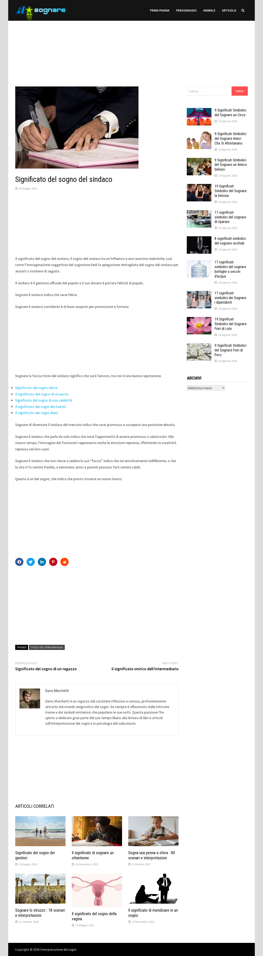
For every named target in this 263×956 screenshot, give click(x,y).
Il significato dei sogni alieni (36, 412)
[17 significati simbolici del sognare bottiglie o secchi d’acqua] (199, 262)
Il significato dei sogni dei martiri (40, 406)
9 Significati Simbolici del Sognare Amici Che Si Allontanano (230, 138)
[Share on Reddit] (64, 562)
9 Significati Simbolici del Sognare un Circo (230, 112)
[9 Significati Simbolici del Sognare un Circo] (199, 110)
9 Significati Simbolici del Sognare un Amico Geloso (231, 165)
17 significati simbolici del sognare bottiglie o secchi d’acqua (230, 269)
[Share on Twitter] (31, 562)
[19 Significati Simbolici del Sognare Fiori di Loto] (199, 319)
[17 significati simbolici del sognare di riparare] (199, 213)
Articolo (229, 10)
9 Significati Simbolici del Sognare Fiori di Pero (230, 350)
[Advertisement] (131, 49)
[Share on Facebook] (19, 562)
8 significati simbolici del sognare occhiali (230, 240)
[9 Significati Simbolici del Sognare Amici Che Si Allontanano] (199, 134)
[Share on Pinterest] (53, 562)
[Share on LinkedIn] (42, 562)
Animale (209, 10)
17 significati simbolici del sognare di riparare (230, 217)
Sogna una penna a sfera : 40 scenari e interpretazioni (151, 855)
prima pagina (160, 10)
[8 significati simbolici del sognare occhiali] (199, 239)
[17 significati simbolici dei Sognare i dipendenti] (199, 293)
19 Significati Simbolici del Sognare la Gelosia (231, 191)
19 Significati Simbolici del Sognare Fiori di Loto (231, 324)
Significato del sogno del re (36, 387)
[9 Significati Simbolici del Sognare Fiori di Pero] (199, 346)
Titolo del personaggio (47, 647)
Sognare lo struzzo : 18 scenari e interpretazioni (40, 913)
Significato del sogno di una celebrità (43, 400)
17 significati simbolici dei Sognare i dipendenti (230, 298)
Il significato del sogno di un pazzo (41, 394)
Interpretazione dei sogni (58, 949)
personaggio (186, 10)
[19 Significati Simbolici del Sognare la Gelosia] (199, 186)
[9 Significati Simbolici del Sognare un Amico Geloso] (199, 160)
